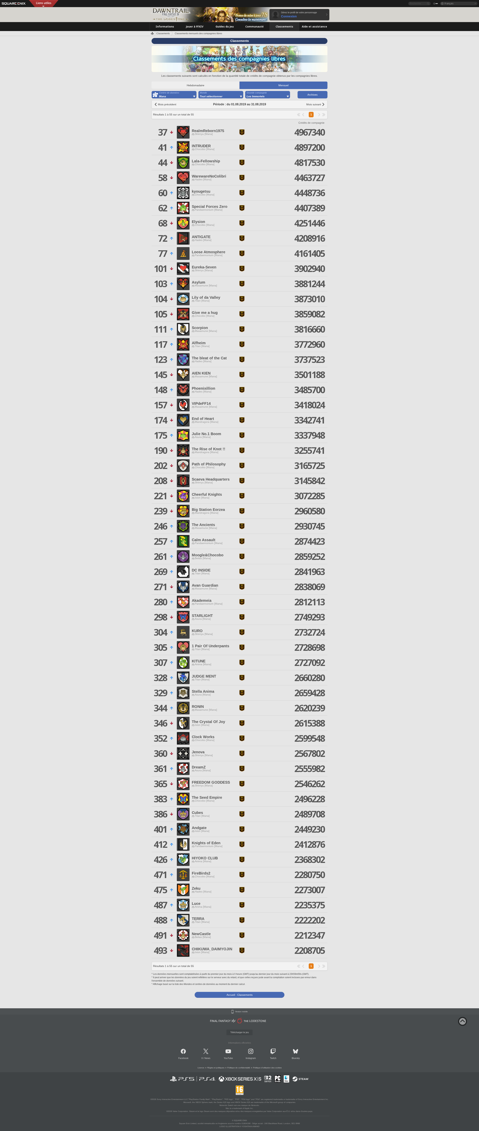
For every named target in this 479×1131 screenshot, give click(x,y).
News (207, 1058)
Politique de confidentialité (238, 1068)
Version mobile (241, 1012)
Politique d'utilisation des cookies (267, 1068)
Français (449, 3)
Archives (312, 94)
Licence (201, 1068)
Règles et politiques (215, 1068)
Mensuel (283, 85)
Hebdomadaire (195, 85)
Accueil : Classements (240, 994)
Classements (163, 33)
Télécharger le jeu (239, 1032)
